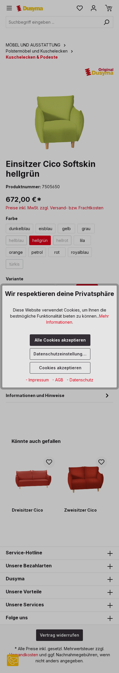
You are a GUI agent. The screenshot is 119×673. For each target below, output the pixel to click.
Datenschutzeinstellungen (61, 353)
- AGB (58, 379)
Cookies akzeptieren (60, 367)
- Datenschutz (80, 379)
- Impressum (38, 379)
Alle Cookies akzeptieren (60, 340)
